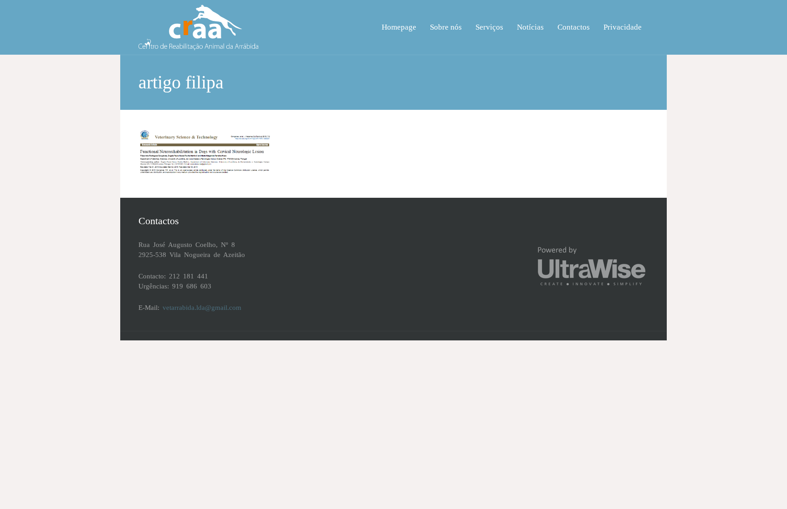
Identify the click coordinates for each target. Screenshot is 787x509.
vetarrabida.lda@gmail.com (202, 307)
